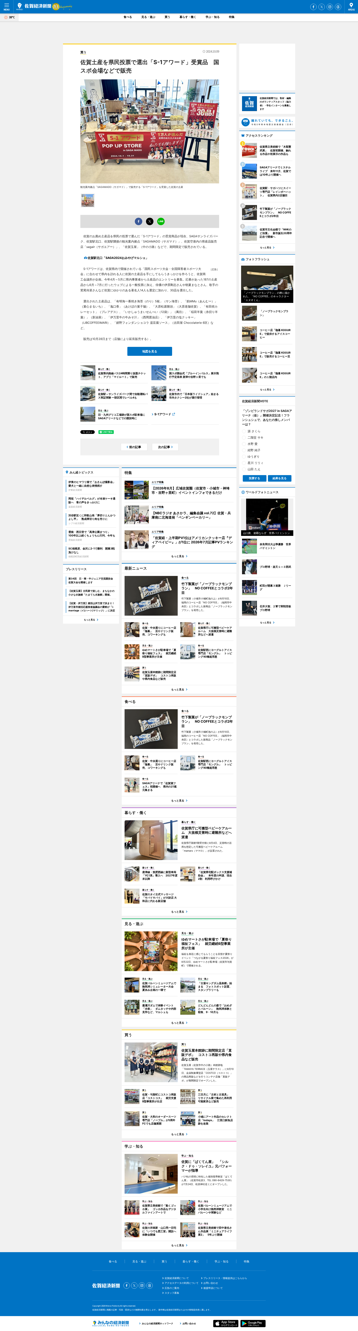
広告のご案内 (172, 1287)
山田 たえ (254, 469)
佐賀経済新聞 (33, 6)
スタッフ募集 (172, 1292)
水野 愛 (252, 443)
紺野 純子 (254, 450)
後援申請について (213, 1287)
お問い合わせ (210, 1282)
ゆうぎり (254, 456)
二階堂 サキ (255, 437)
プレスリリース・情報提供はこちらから (225, 1278)
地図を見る (149, 351)
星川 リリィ (255, 462)
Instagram (330, 7)
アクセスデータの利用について (182, 1282)
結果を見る (280, 478)
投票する (254, 478)
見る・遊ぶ (148, 17)
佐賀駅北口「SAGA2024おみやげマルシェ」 (118, 258)
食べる (128, 17)
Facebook (313, 7)
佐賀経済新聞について (177, 1278)
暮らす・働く (188, 17)
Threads (338, 7)
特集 (232, 17)
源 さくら (254, 431)
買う (167, 17)
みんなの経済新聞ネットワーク (110, 1323)
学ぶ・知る (213, 17)
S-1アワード (162, 414)
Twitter (321, 7)
